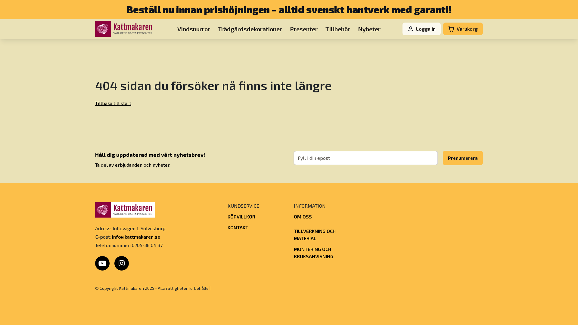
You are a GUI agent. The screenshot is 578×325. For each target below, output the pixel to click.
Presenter (304, 28)
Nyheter (369, 28)
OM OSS (303, 216)
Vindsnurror (193, 28)
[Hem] (125, 28)
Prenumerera (463, 158)
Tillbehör (337, 28)
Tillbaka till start (113, 103)
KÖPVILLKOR (241, 216)
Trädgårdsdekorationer (250, 28)
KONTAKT (238, 227)
